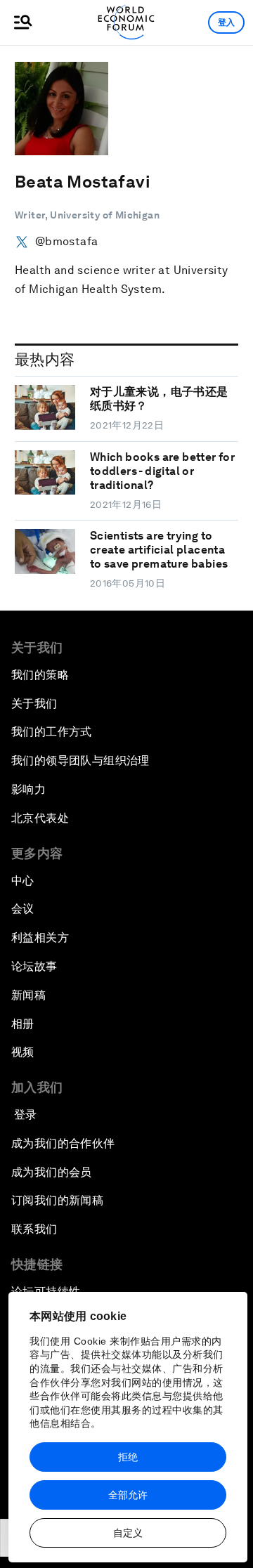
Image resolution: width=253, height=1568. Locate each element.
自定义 (128, 1532)
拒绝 (128, 1457)
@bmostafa (66, 241)
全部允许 (128, 1495)
